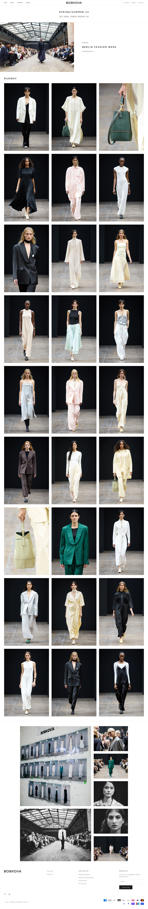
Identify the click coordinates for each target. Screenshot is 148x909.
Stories (20, 2)
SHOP (61, 16)
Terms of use (82, 883)
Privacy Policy (83, 880)
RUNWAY (66, 16)
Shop (12, 2)
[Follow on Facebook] (5, 894)
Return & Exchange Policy (86, 877)
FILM (87, 16)
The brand (50, 871)
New (5, 2)
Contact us (50, 874)
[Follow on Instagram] (9, 894)
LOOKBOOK (73, 16)
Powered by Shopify (22, 902)
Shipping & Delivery (84, 874)
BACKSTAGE (81, 16)
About (28, 2)
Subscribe (126, 887)
